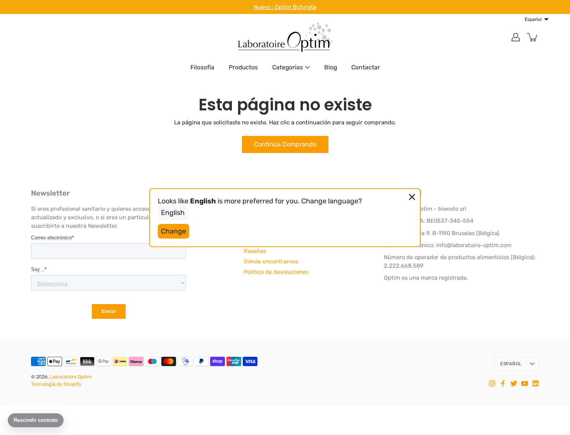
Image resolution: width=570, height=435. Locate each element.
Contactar (365, 67)
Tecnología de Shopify (56, 384)
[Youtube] (524, 383)
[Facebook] (502, 383)
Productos (243, 67)
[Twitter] (513, 383)
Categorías (287, 67)
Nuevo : (264, 6)
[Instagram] (492, 383)
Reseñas (255, 251)
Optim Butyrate (295, 6)
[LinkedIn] (535, 383)
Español (511, 363)
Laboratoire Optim (71, 377)
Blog (330, 67)
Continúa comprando (285, 144)
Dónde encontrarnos (271, 261)
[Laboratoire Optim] (285, 37)
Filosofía (202, 67)
